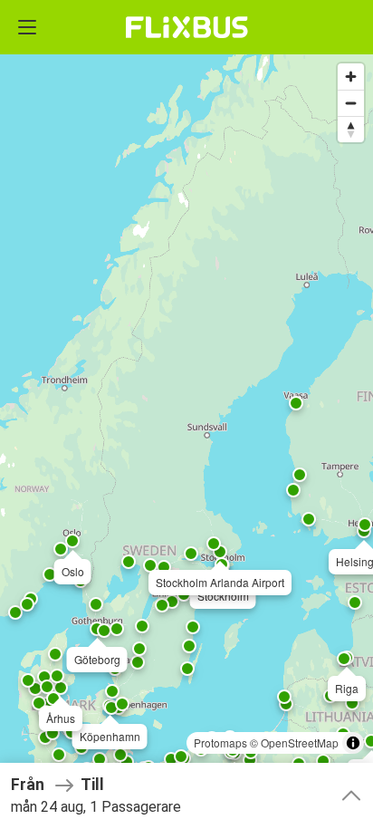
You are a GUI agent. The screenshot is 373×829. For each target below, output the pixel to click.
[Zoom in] (351, 76)
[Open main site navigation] (27, 27)
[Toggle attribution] (353, 743)
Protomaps (220, 742)
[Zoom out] (351, 103)
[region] (186, 414)
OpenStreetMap (300, 742)
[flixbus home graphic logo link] (186, 27)
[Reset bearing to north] (351, 129)
